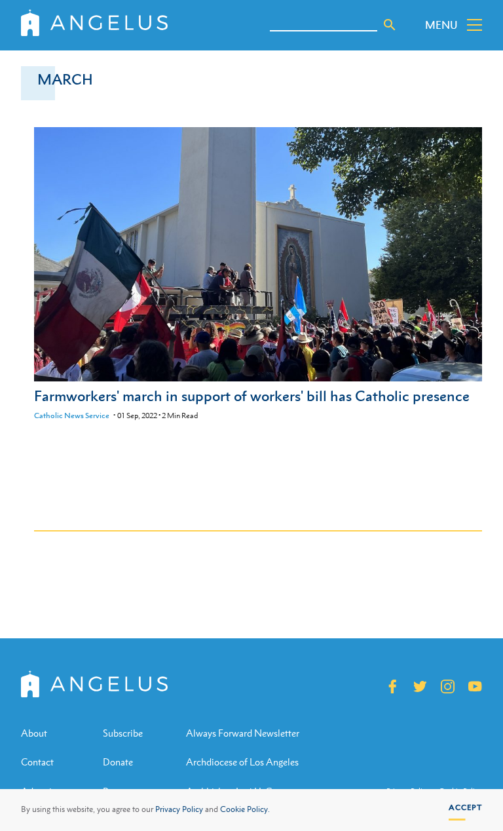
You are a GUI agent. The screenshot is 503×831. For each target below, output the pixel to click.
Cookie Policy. (245, 809)
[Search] (390, 25)
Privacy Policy (179, 809)
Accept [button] (465, 807)
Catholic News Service (71, 415)
